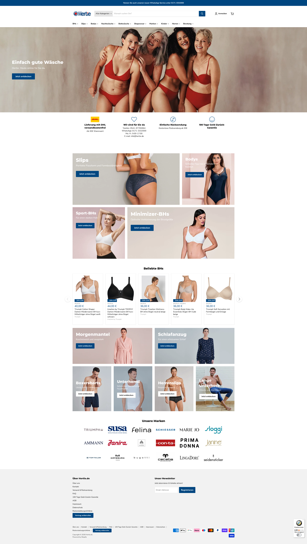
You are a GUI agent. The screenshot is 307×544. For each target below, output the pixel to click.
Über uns (76, 483)
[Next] (239, 299)
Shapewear (139, 23)
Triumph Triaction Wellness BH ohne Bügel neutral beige (152, 310)
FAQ (74, 493)
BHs (75, 23)
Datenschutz (78, 507)
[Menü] (303, 520)
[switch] (299, 534)
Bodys (94, 23)
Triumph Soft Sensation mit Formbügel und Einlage (218, 310)
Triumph (77, 317)
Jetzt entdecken (23, 76)
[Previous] (68, 299)
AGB (74, 500)
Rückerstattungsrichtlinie (82, 511)
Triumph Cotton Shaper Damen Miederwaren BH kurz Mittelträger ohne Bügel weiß (87, 312)
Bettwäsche (124, 23)
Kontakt (76, 486)
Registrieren (187, 490)
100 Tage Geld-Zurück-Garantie (85, 497)
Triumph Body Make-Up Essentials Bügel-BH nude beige (184, 312)
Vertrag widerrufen (83, 515)
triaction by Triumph (114, 319)
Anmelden (222, 13)
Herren (175, 23)
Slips (83, 23)
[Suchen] (202, 13)
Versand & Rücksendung (82, 490)
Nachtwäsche (107, 23)
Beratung (187, 23)
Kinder (164, 23)
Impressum (77, 504)
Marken (153, 23)
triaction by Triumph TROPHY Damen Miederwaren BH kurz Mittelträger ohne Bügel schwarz (120, 313)
